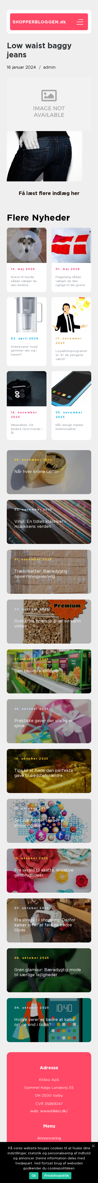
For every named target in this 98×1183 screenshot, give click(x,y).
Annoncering (49, 1138)
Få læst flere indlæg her (49, 193)
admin (49, 67)
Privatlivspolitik (56, 1175)
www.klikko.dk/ (54, 1111)
